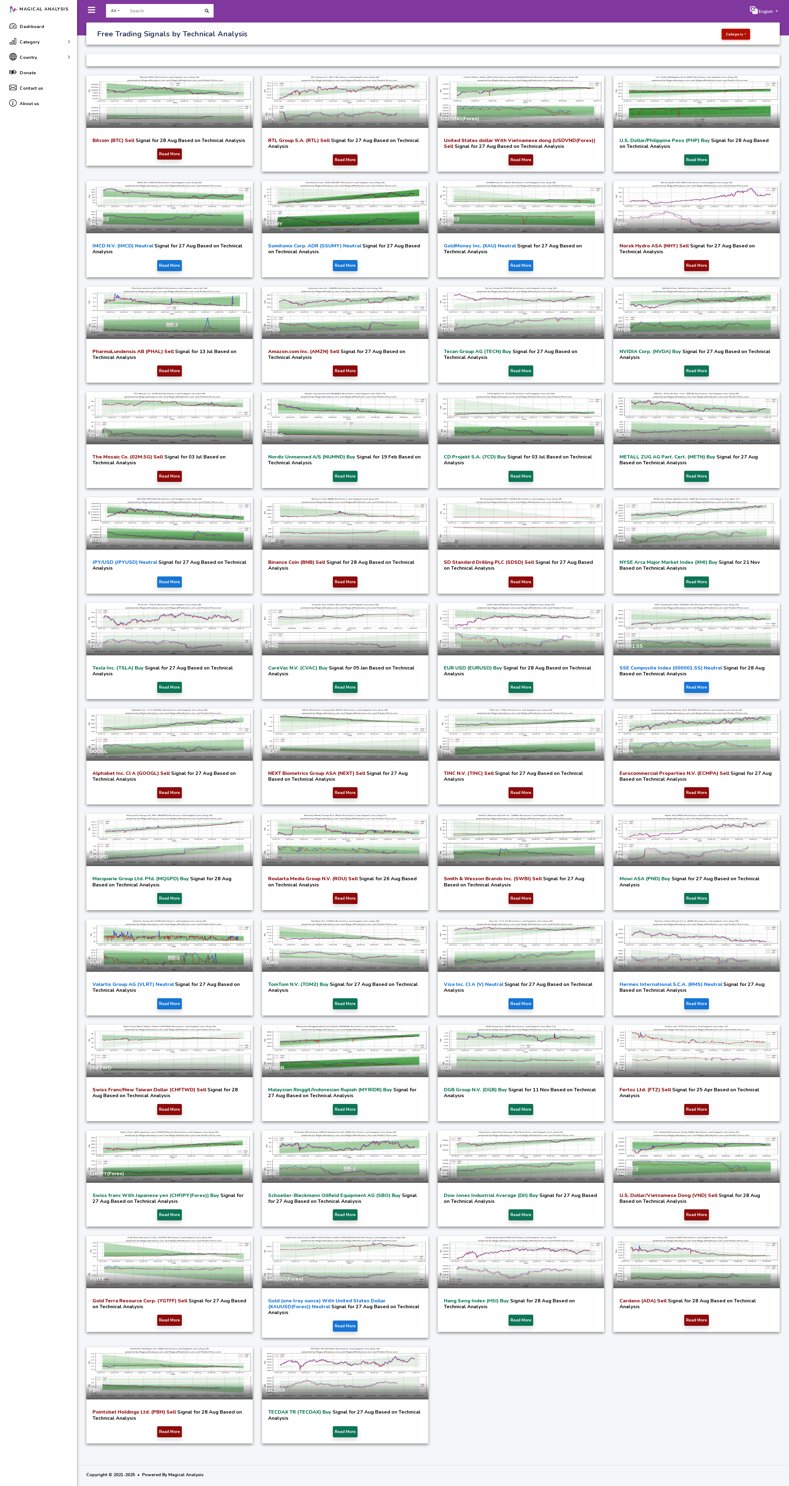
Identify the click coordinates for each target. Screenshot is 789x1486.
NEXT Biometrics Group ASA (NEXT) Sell (317, 773)
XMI (620, 540)
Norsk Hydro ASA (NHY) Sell (654, 245)
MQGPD (98, 856)
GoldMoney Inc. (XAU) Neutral (480, 245)
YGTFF (96, 1279)
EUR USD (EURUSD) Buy (473, 668)
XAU (446, 224)
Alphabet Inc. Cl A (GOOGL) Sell (131, 773)
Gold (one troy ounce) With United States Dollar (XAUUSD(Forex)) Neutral (327, 1303)
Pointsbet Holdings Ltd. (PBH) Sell (134, 1412)
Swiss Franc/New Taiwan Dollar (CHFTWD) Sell (149, 1089)
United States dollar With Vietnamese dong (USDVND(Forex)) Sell (519, 143)
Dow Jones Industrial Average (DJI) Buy (491, 1195)
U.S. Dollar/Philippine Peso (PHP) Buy (665, 140)
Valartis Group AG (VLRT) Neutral (133, 984)
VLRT (95, 962)
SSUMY (273, 224)
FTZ (621, 1068)
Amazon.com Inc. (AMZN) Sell (304, 351)
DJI (444, 1173)
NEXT (271, 751)
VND (621, 1173)
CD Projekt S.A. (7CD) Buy (475, 457)
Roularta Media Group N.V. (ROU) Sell (313, 878)
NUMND (274, 435)
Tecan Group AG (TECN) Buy (478, 351)
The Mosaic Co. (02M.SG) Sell (128, 457)
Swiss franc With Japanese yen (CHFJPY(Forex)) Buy (156, 1195)
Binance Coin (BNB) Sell (297, 562)
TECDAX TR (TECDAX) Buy (300, 1412)
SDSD (448, 540)
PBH (94, 1390)
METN (623, 435)
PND (621, 856)
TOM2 (272, 962)
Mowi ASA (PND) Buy (645, 878)
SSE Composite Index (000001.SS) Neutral (671, 668)
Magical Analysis (43, 9)
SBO (270, 1173)
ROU (270, 856)
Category (734, 34)
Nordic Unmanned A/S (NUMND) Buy (312, 457)
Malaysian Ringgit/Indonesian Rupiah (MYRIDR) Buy (330, 1089)
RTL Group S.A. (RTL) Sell (299, 140)
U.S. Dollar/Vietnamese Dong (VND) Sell (669, 1195)
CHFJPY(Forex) (106, 1173)
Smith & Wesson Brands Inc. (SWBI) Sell (493, 878)
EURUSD (451, 646)
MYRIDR (274, 1068)
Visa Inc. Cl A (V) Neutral (474, 984)
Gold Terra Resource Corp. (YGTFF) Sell (140, 1300)
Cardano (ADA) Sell (643, 1300)
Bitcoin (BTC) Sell (114, 140)
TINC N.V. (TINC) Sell (469, 773)
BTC (94, 118)
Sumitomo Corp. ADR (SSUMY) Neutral (315, 245)
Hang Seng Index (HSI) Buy (477, 1300)
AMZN (272, 329)
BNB (270, 540)
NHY (621, 224)
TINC (446, 751)
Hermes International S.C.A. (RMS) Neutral (671, 984)
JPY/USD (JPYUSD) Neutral (125, 562)
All (114, 10)
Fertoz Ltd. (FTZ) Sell (645, 1089)
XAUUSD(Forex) (284, 1279)
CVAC (272, 646)
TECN (447, 329)
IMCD (95, 224)
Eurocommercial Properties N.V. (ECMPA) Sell (674, 773)
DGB (446, 1068)
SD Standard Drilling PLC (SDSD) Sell (489, 562)
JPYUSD (98, 540)
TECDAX (275, 1390)
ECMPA (624, 751)
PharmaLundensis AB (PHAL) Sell (133, 351)
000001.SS (629, 646)
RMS (621, 962)
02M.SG (98, 435)
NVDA (623, 329)
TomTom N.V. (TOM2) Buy (299, 984)
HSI (445, 1279)
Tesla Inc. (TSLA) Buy (118, 668)
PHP (621, 118)
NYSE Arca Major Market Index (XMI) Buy (669, 562)
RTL (269, 118)
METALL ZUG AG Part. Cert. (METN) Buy (668, 457)
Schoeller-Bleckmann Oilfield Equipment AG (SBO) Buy (335, 1195)
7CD (446, 435)
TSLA (95, 646)
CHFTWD (100, 1068)
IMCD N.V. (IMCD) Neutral (123, 245)
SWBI (447, 856)
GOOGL (98, 751)
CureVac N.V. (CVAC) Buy (298, 668)
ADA (622, 1279)
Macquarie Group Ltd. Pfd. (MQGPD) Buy (141, 878)
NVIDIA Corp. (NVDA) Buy (650, 351)
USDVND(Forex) (460, 118)
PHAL (96, 329)
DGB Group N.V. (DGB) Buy (476, 1089)
